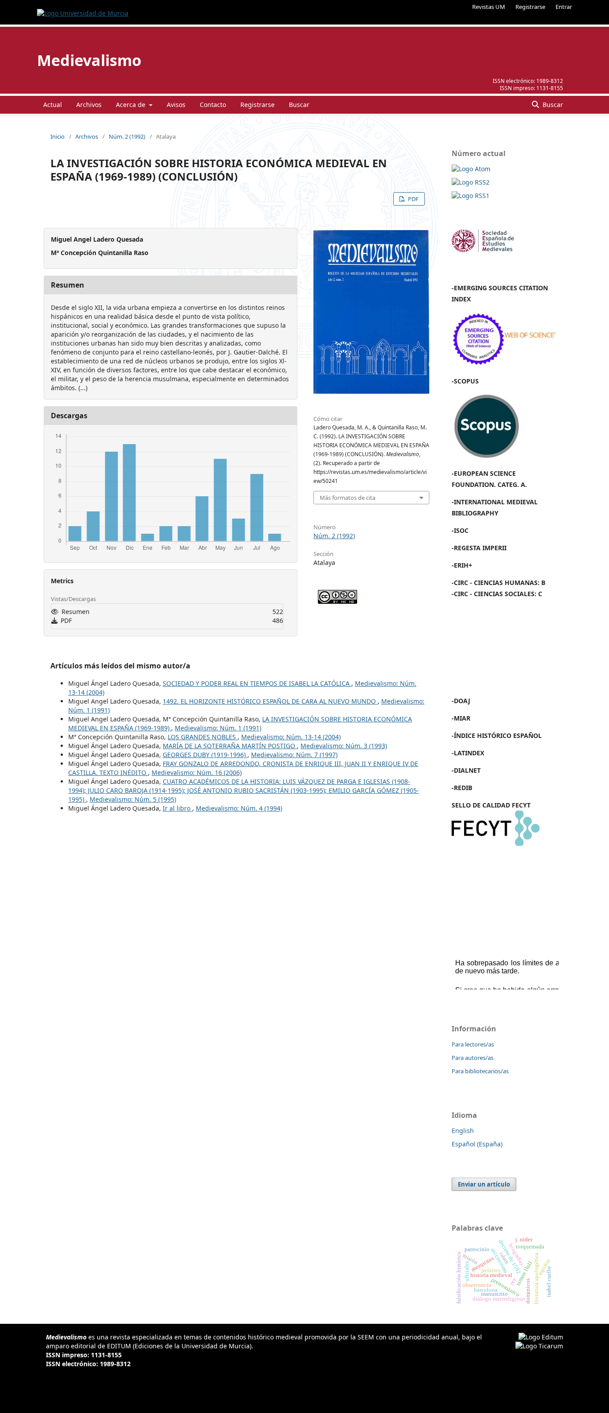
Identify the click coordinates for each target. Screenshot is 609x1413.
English (463, 1130)
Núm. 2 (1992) (127, 136)
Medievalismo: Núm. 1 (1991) (218, 728)
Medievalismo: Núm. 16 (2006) (197, 772)
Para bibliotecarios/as (480, 1071)
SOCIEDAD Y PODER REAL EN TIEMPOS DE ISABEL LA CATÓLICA (257, 683)
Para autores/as (473, 1058)
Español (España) (477, 1144)
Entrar (564, 7)
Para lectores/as (473, 1044)
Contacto (213, 104)
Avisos (176, 104)
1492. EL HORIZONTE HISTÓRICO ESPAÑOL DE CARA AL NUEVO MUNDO (270, 701)
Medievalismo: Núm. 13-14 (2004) (291, 737)
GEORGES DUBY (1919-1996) (205, 754)
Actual (52, 104)
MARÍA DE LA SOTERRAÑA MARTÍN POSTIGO (230, 746)
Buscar (299, 104)
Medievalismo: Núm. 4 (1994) (239, 808)
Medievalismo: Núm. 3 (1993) (343, 746)
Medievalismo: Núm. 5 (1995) (133, 799)
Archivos (89, 104)
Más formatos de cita (347, 498)
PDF (413, 199)
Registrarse (530, 7)
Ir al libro (177, 808)
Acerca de (131, 104)
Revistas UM (488, 7)
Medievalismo (89, 60)
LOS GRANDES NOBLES (203, 737)
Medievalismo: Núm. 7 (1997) (294, 754)
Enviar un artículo (484, 1184)
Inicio (57, 136)
